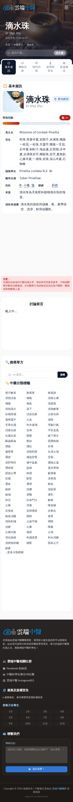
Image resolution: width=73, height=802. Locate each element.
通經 (8, 457)
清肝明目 (10, 462)
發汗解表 (10, 393)
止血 (29, 419)
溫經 (29, 532)
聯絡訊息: (11, 743)
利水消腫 (53, 537)
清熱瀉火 (10, 409)
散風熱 (52, 393)
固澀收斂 (53, 441)
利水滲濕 (31, 425)
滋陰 (50, 419)
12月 (62, 724)
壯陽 (8, 478)
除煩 (29, 473)
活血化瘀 (31, 414)
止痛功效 (10, 532)
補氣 (29, 398)
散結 (29, 441)
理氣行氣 (53, 425)
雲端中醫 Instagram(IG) (20, 680)
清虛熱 (52, 403)
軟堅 (29, 478)
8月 (62, 717)
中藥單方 (18, 44)
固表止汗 (53, 543)
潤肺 (50, 521)
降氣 (50, 527)
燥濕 (8, 494)
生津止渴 (53, 451)
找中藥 (60, 52)
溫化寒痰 (53, 468)
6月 (28, 717)
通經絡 (9, 468)
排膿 (29, 489)
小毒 (27, 185)
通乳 (50, 494)
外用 (50, 446)
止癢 (29, 527)
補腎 (29, 543)
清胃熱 (52, 478)
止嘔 (8, 505)
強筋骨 (52, 489)
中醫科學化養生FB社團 (20, 674)
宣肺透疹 (31, 510)
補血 (29, 403)
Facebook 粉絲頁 (17, 668)
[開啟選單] (66, 7)
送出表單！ (38, 769)
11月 (45, 724)
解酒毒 (52, 473)
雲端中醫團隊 (59, 789)
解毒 (50, 500)
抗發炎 (9, 510)
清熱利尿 (31, 451)
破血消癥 (10, 516)
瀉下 (29, 409)
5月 (11, 717)
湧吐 (29, 446)
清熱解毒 (53, 409)
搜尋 (62, 374)
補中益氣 (31, 462)
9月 (11, 724)
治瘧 (8, 527)
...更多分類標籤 (14, 552)
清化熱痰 (10, 537)
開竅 (29, 435)
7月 (45, 717)
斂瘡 (8, 548)
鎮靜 (8, 489)
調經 (29, 516)
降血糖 (52, 505)
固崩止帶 (10, 473)
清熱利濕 (10, 521)
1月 (11, 712)
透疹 (8, 484)
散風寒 (30, 393)
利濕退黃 (31, 537)
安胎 (50, 457)
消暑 (29, 505)
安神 (29, 430)
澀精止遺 (53, 462)
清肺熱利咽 (12, 543)
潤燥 (8, 446)
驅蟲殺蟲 (10, 441)
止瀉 (50, 532)
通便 (29, 484)
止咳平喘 (31, 521)
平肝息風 (53, 430)
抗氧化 (52, 510)
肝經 (55, 185)
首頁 (7, 44)
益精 (29, 468)
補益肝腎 (31, 457)
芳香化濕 (10, 425)
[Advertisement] (36, 245)
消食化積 (10, 430)
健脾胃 (9, 451)
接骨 (50, 516)
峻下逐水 (53, 435)
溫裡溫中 (10, 419)
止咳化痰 (53, 414)
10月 (27, 724)
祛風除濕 (10, 414)
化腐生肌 (10, 435)
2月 (28, 712)
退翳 (29, 494)
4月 (62, 712)
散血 (50, 484)
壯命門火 (31, 500)
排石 (8, 500)
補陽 (8, 403)
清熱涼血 (10, 398)
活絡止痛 (53, 398)
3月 (45, 712)
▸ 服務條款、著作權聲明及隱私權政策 (23, 697)
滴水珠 (30, 44)
